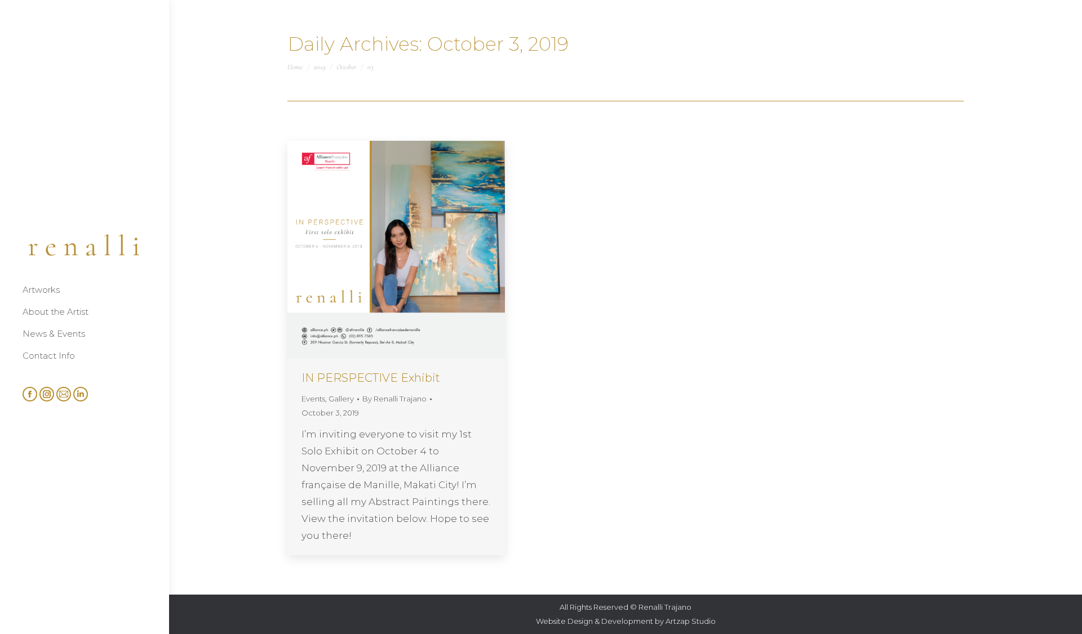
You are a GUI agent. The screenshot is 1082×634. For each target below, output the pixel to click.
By (394, 398)
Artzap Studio (691, 621)
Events (313, 398)
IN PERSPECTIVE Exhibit (370, 378)
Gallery (341, 398)
